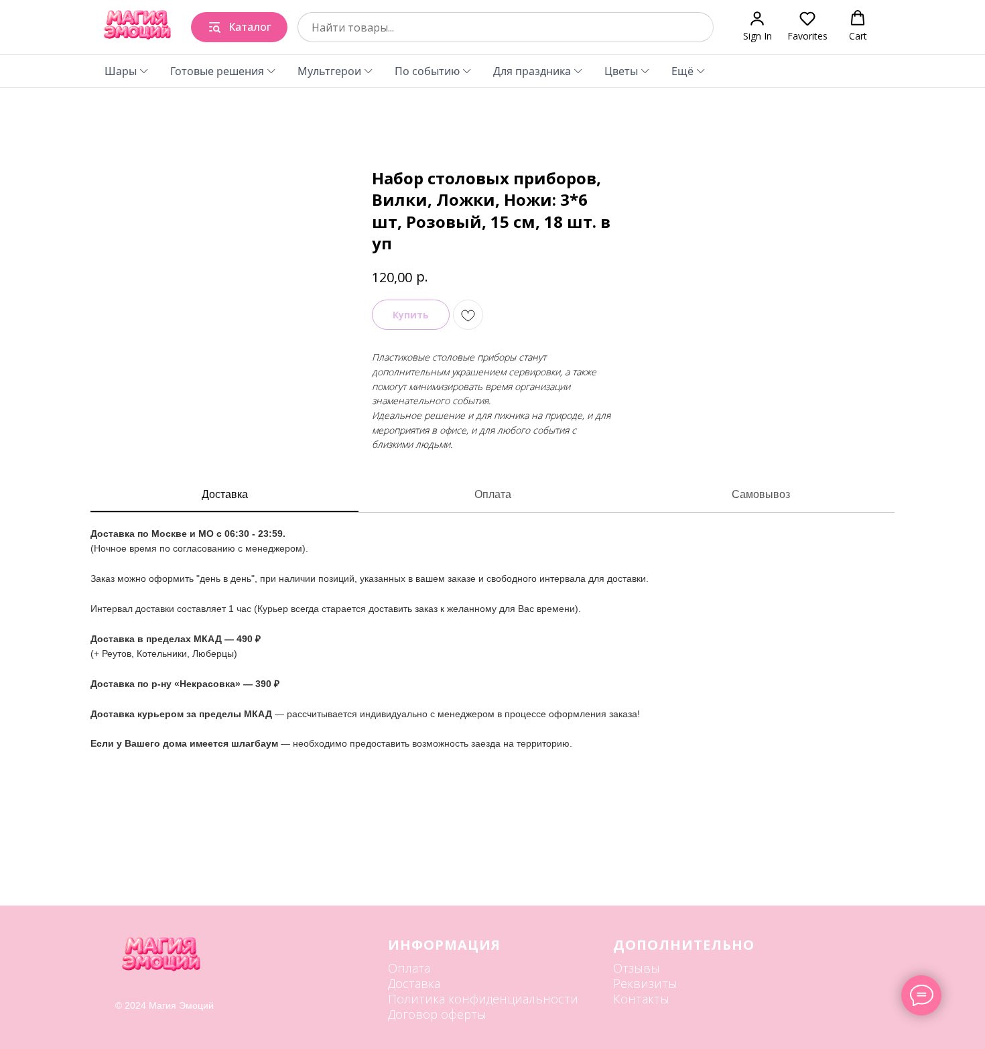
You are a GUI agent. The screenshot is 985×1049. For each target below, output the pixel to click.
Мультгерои (329, 71)
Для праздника (532, 71)
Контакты (641, 999)
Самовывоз (761, 494)
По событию (427, 71)
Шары (121, 71)
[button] (757, 26)
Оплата (492, 494)
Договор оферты (437, 1014)
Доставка (225, 494)
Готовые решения (217, 71)
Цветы (621, 71)
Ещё (682, 71)
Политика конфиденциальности (483, 999)
